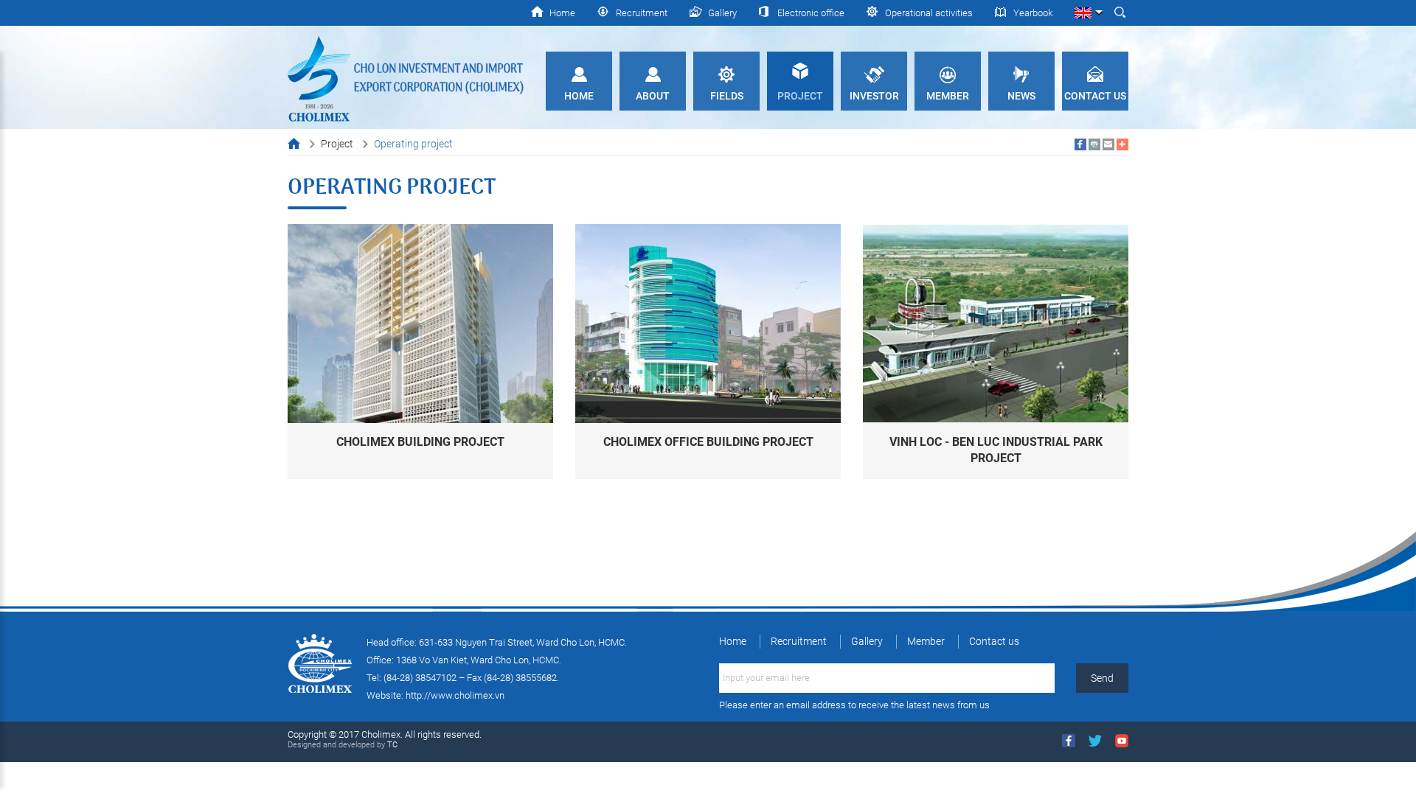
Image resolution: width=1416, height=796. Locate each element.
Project (800, 96)
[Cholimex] (406, 77)
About (653, 96)
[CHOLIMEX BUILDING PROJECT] (420, 322)
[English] (1087, 10)
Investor (874, 96)
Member (947, 96)
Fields (726, 96)
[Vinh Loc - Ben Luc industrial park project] (995, 322)
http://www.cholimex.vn (455, 695)
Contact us (1095, 96)
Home (579, 96)
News (1021, 96)
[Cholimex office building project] (708, 322)
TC (391, 745)
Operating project (413, 144)
